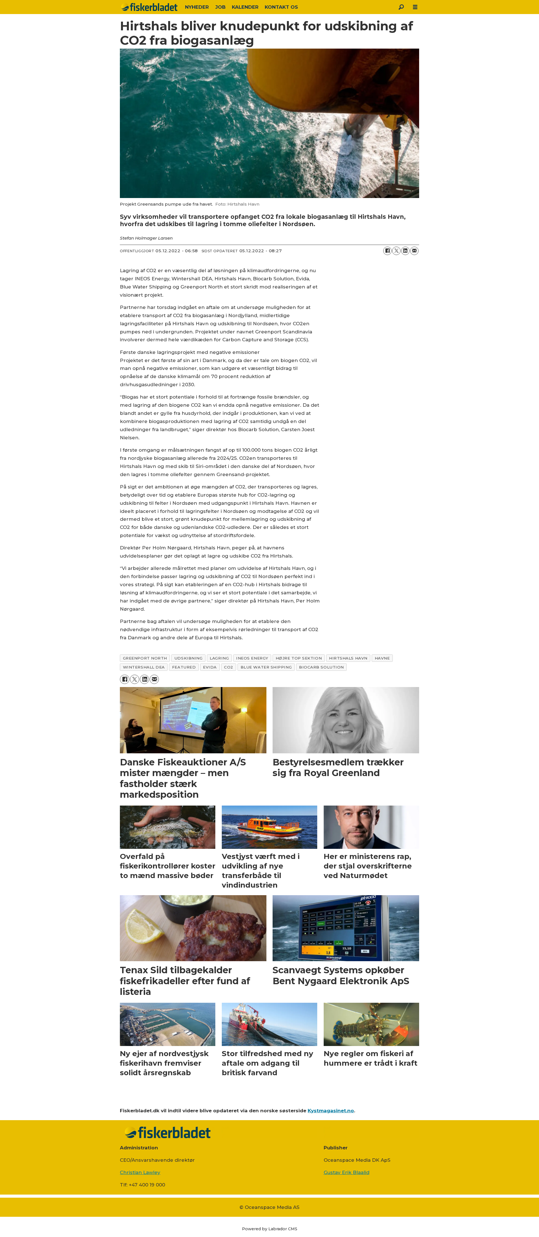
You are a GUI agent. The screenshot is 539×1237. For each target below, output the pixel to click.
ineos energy (252, 658)
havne (382, 658)
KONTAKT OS (281, 7)
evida (210, 667)
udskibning (188, 658)
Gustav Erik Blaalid (346, 1172)
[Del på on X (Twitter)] (396, 251)
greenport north (145, 658)
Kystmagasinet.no (331, 1110)
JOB (220, 7)
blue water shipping (266, 667)
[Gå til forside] (149, 7)
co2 (228, 667)
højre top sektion (299, 658)
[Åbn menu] (415, 7)
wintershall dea (144, 667)
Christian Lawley (140, 1172)
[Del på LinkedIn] (405, 251)
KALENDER (245, 7)
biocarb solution (321, 667)
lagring (219, 658)
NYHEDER (197, 7)
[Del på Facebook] (387, 251)
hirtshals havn (348, 658)
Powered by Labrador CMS (269, 1228)
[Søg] (401, 7)
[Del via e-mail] (414, 251)
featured (184, 667)
